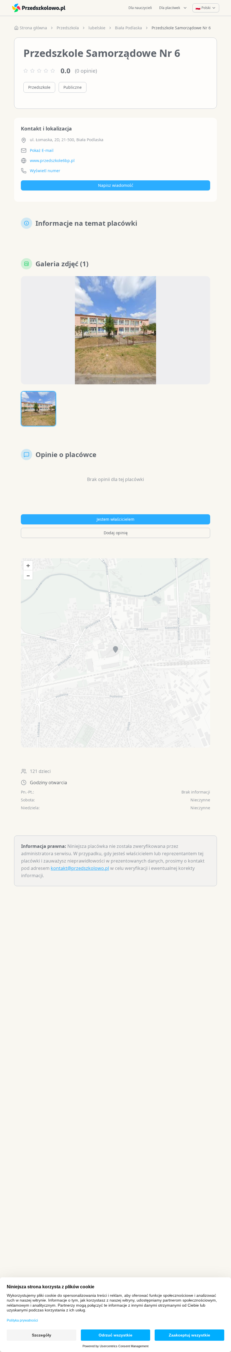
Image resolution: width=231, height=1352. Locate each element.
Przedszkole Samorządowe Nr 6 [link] (181, 27)
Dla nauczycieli (140, 7)
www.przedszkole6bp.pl (52, 160)
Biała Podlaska (128, 27)
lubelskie (96, 27)
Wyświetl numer (45, 170)
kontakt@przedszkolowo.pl (80, 868)
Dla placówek (169, 7)
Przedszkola (68, 27)
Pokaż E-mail (42, 150)
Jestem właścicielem (115, 519)
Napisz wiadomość (115, 185)
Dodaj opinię (116, 532)
